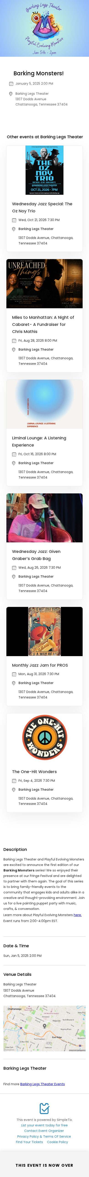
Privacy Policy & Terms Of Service (44, 1136)
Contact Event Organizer (44, 1130)
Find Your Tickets (29, 1142)
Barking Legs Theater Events (42, 1084)
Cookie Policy (57, 1142)
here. (78, 915)
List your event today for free (44, 1125)
